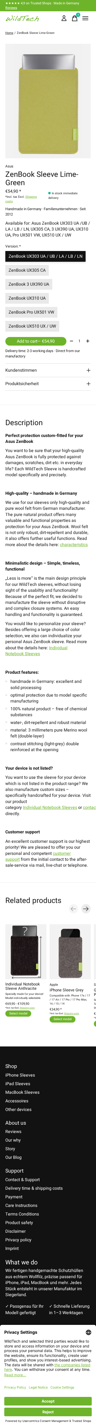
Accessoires (16, 1101)
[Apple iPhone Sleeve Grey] (70, 951)
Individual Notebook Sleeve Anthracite (22, 986)
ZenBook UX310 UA (27, 298)
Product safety (19, 1223)
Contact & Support (22, 1180)
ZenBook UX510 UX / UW (32, 326)
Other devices (18, 1109)
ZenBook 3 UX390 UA (29, 284)
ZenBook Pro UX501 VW (31, 312)
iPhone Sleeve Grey (66, 990)
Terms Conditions (22, 1214)
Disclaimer (15, 1231)
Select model (18, 1013)
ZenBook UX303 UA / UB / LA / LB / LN (45, 256)
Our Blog (13, 1157)
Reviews (11, 7)
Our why (13, 1140)
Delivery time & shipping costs (34, 1188)
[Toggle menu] (85, 18)
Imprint (12, 1248)
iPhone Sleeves (20, 1075)
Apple (54, 984)
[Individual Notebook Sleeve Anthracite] (25, 951)
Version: (13, 246)
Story (10, 1149)
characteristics (74, 545)
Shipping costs (27, 1008)
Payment (13, 1197)
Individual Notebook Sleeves (36, 651)
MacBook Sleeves (22, 1092)
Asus (9, 166)
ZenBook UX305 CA (27, 270)
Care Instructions (21, 1205)
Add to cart (36, 341)
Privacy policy (18, 1240)
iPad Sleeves (17, 1084)
